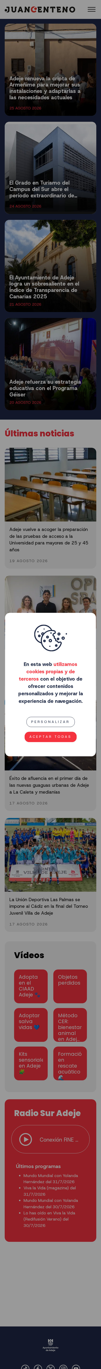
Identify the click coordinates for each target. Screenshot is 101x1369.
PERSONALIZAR (50, 721)
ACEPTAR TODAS (50, 736)
